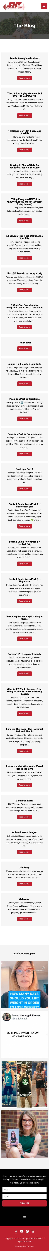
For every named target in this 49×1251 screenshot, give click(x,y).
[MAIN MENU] (44, 6)
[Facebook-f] (16, 1231)
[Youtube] (21, 1231)
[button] (25, 1217)
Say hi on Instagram (24, 953)
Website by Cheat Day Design (24, 1246)
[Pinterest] (27, 1231)
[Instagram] (32, 1231)
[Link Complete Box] (24, 68)
